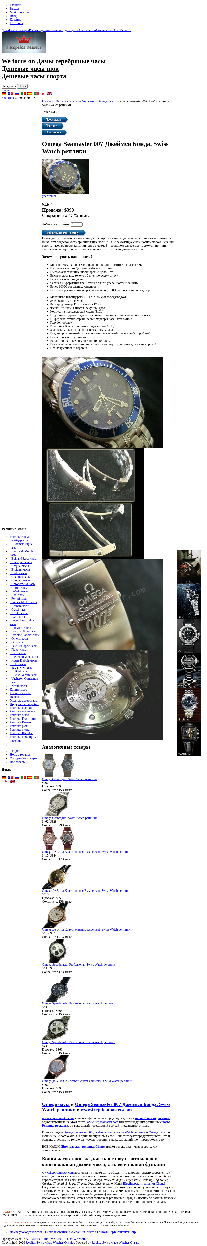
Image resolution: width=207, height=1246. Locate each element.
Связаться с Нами (108, 30)
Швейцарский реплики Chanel (83, 1146)
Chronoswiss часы (22, 584)
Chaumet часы (20, 576)
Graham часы (19, 606)
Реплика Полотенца (23, 718)
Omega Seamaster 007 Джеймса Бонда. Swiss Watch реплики (104, 1132)
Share (5, 90)
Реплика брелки (21, 707)
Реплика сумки (20, 729)
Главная (15, 5)
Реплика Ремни (20, 722)
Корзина (15, 19)
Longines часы (20, 627)
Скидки (15, 751)
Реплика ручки (20, 726)
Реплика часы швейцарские (75, 101)
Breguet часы (19, 566)
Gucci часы (18, 609)
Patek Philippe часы (23, 646)
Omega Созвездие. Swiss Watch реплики (69, 779)
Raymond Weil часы (24, 656)
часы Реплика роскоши (152, 1118)
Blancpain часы (21, 562)
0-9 (85, 1239)
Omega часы (106, 101)
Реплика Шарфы (21, 733)
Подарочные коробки (24, 704)
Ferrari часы (18, 598)
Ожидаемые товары (23, 758)
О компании (87, 30)
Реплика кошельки (22, 711)
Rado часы (18, 653)
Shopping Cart (11, 97)
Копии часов (18, 689)
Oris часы (17, 642)
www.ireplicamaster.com (106, 1109)
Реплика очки (19, 715)
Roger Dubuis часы (23, 660)
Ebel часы (17, 595)
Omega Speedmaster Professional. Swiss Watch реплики (78, 964)
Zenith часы (18, 686)
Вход (13, 16)
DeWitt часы (19, 591)
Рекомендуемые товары (45, 30)
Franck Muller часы (23, 602)
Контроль (16, 23)
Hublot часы (19, 613)
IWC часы (17, 616)
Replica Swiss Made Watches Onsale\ (50, 1242)
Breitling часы (20, 569)
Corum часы (19, 587)
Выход (14, 8)
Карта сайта (117, 1232)
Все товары (17, 762)
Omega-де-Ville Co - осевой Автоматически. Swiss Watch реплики (87, 1081)
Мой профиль (19, 12)
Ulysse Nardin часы (23, 675)
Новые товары (19, 30)
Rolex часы (18, 664)
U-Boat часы (19, 671)
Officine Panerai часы (25, 635)
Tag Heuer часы (21, 667)
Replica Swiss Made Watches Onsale (115, 1242)
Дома (5, 30)
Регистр (125, 30)
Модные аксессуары (24, 700)
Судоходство (70, 30)
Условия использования (51, 1232)
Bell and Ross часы (23, 558)
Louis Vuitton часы (23, 631)
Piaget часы (18, 649)
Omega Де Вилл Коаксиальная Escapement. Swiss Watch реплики (86, 852)
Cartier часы (18, 573)
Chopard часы (20, 580)
